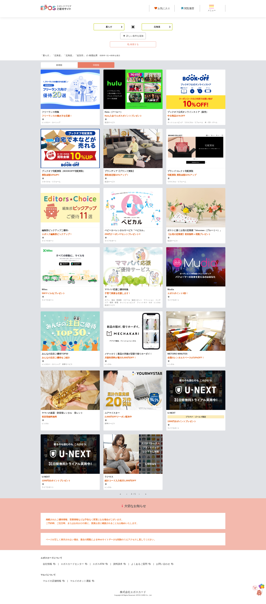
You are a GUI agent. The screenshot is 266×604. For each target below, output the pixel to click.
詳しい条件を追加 (134, 36)
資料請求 (118, 564)
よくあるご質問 (139, 564)
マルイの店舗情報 (52, 581)
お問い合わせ (163, 564)
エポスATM (99, 564)
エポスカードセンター (73, 564)
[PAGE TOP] (257, 588)
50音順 (96, 65)
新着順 (59, 65)
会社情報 (48, 564)
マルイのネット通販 (80, 581)
